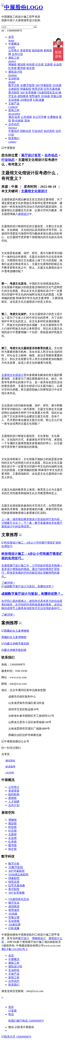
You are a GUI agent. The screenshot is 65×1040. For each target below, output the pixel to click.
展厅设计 (23, 938)
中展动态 (13, 131)
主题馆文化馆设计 (34, 191)
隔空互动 (13, 902)
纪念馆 (39, 64)
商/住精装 (18, 120)
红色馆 (12, 68)
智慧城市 (34, 96)
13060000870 (23, 1036)
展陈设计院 (15, 966)
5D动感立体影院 (18, 874)
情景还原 (37, 88)
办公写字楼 (39, 116)
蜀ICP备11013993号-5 (14, 949)
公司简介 (13, 50)
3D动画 (45, 96)
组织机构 (37, 50)
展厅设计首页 (31, 155)
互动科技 (13, 970)
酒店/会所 (14, 116)
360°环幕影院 (43, 85)
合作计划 (17, 54)
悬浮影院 (13, 92)
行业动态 (37, 131)
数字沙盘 (13, 85)
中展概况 (13, 959)
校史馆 (30, 68)
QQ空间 (9, 772)
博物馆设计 (39, 938)
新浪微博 (10, 766)
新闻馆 (48, 50)
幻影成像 (38, 99)
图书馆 (21, 68)
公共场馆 (26, 116)
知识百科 (49, 131)
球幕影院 (25, 88)
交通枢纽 (52, 116)
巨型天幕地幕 (52, 88)
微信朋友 (10, 760)
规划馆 (21, 64)
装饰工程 (13, 977)
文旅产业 (13, 973)
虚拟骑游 (22, 96)
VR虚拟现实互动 (47, 92)
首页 (11, 955)
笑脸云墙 (56, 96)
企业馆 (57, 64)
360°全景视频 (28, 92)
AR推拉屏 (26, 99)
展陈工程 (13, 962)
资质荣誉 (25, 50)
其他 (27, 120)
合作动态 (51, 155)
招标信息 (25, 131)
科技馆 (30, 64)
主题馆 (48, 64)
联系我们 (13, 984)
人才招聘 (13, 801)
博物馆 (12, 64)
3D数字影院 (27, 85)
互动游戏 (13, 99)
